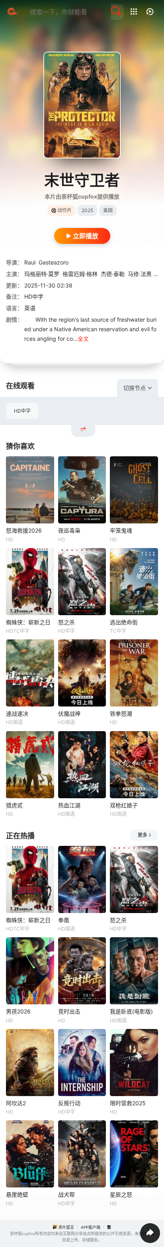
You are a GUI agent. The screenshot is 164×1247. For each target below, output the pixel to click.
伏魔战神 (69, 713)
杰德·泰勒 (113, 273)
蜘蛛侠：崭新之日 (28, 622)
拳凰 (63, 920)
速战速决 (17, 713)
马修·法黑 (140, 273)
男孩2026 (18, 1011)
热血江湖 (69, 805)
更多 (142, 835)
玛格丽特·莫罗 (41, 273)
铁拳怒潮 (121, 713)
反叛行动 (69, 1103)
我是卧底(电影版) (131, 1011)
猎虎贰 (14, 805)
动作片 (64, 210)
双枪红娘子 (124, 805)
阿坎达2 (16, 1103)
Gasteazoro (53, 262)
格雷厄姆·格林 (80, 273)
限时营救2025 (128, 1103)
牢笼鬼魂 (121, 530)
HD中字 (22, 411)
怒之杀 (66, 622)
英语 (29, 308)
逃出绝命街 (124, 622)
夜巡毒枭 (69, 530)
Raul (29, 262)
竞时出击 (69, 1011)
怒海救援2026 (24, 530)
